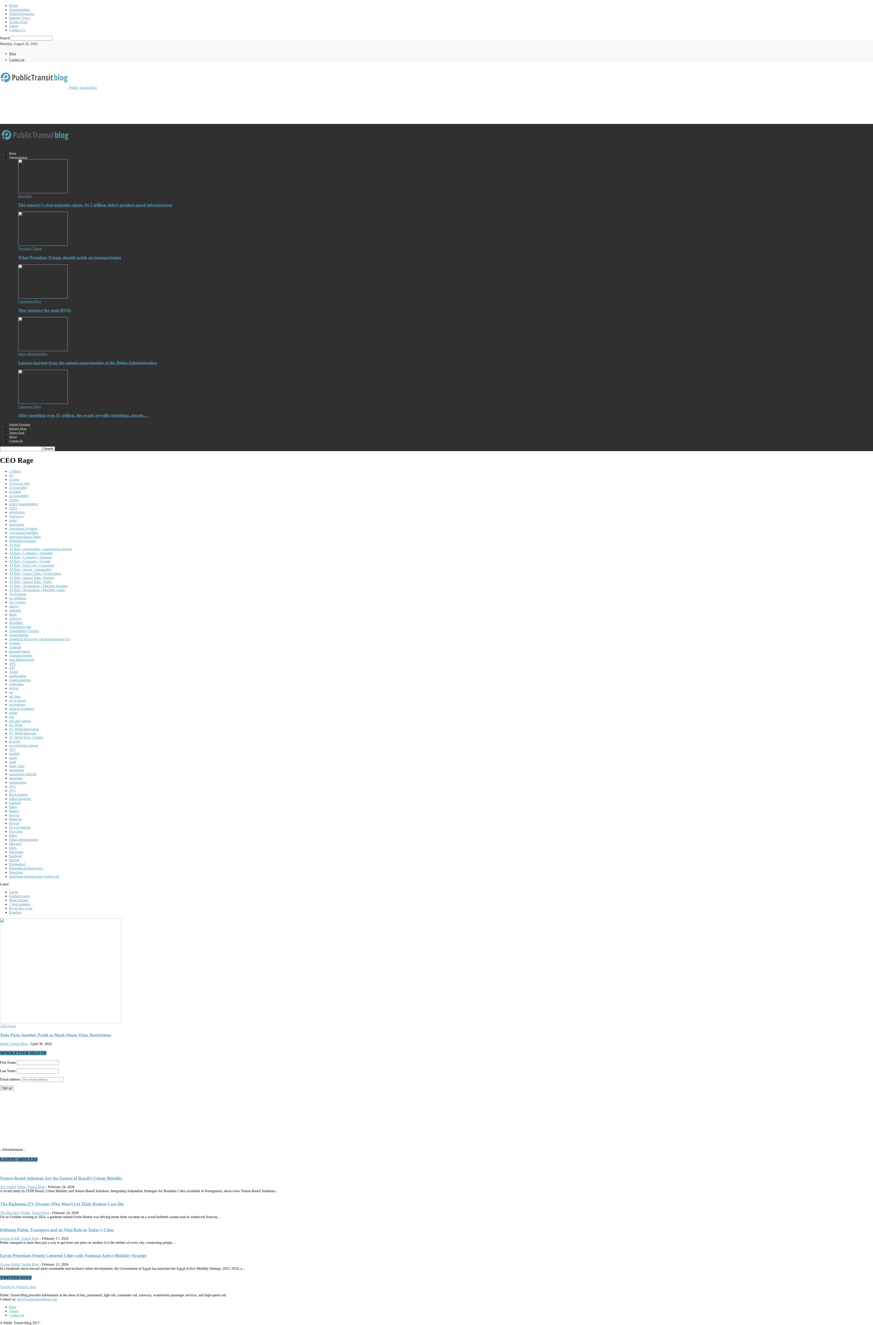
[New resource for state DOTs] (43, 297)
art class (14, 696)
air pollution (17, 598)
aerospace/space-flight (25, 537)
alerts (13, 614)
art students (17, 704)
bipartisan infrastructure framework (34, 876)
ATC (12, 750)
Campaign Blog (29, 301)
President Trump (30, 249)
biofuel (14, 860)
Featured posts (19, 896)
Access (14, 479)
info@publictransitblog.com (37, 1299)
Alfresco (15, 619)
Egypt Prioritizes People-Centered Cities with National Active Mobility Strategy (73, 1255)
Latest (13, 892)
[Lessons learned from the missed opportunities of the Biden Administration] (43, 350)
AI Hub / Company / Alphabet (31, 553)
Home (13, 6)
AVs (12, 790)
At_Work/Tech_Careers (26, 737)
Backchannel (18, 795)
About (13, 26)
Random (15, 912)
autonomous (18, 782)
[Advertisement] (83, 106)
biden (13, 835)
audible (14, 754)
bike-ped (15, 844)
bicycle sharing (20, 827)
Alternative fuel (20, 627)
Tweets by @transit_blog (18, 1287)
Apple (13, 672)
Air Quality (17, 602)
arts (11, 717)
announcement (19, 651)
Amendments (18, 635)
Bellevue (15, 819)
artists (13, 713)
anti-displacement (21, 659)
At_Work (16, 725)
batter (13, 807)
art (11, 692)
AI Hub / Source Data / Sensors (32, 578)
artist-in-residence (21, 709)
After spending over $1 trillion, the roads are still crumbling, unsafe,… (83, 415)
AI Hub (14, 545)
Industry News (19, 18)
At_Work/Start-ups (22, 733)
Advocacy (16, 516)
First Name (8, 1062)
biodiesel (15, 856)
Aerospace (16, 524)
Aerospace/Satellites (23, 533)
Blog (12, 53)
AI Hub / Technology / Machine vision (37, 590)
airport (13, 606)
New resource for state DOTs (44, 310)
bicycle (14, 823)
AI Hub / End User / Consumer (31, 565)
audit (12, 762)
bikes (13, 848)
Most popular (18, 900)
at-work (14, 741)
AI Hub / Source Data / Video (30, 582)
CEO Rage (8, 1026)
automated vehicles (22, 774)
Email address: (11, 1079)
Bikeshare (16, 852)
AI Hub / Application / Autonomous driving (40, 549)
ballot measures (20, 799)
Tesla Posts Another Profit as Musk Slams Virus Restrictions (55, 1035)
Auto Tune (17, 766)
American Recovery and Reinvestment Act (39, 639)
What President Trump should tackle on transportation (69, 257)
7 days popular (19, 904)
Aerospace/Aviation (23, 529)
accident (15, 492)
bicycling (15, 831)
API (12, 668)
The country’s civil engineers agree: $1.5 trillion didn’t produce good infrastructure (95, 205)
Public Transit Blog (14, 1044)
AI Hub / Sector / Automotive (30, 569)
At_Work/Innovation (24, 729)
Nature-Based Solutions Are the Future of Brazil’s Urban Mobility (61, 1178)
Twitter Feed (18, 22)
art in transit (17, 700)
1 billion (15, 471)
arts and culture (20, 721)
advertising (17, 512)
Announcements (21, 655)
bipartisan (16, 872)
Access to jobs (19, 483)
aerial (13, 520)
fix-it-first (25, 196)
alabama (15, 610)
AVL (12, 786)
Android (15, 647)
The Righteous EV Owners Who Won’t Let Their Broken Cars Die (62, 1204)
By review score (21, 908)
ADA (13, 508)
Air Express (17, 594)
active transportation (23, 504)
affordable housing (22, 541)
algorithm (16, 623)
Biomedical (17, 864)
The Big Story (10, 1213)
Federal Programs (21, 14)
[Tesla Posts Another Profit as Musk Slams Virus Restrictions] (60, 1022)
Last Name (8, 1071)
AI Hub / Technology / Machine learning (38, 586)
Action (14, 500)
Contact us (16, 60)
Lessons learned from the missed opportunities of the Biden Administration (87, 362)
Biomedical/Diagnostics (26, 868)
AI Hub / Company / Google (29, 561)
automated (16, 770)
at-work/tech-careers (23, 745)
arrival (13, 688)
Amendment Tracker (24, 631)
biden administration (32, 354)
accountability (19, 496)
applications (17, 676)
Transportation (19, 10)
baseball (15, 803)
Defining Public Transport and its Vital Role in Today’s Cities (57, 1229)
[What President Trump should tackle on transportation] (43, 244)
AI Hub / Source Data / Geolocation (35, 574)
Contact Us (17, 30)
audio (13, 758)
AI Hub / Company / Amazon (30, 557)
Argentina (16, 684)
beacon (14, 815)
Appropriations (20, 680)
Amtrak (14, 643)
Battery (14, 811)
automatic (16, 778)
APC (12, 664)
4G (11, 475)
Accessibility (18, 488)
